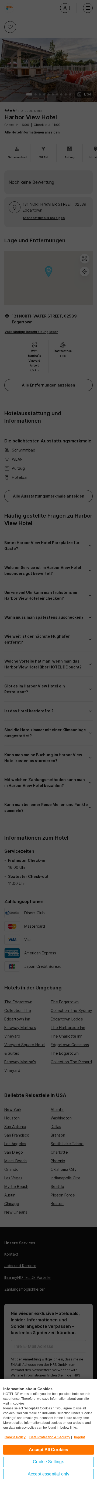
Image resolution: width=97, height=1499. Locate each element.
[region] (48, 1439)
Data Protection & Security (49, 1437)
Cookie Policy (15, 1437)
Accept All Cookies (48, 1449)
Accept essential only (48, 1474)
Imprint (79, 1437)
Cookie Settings (48, 1461)
